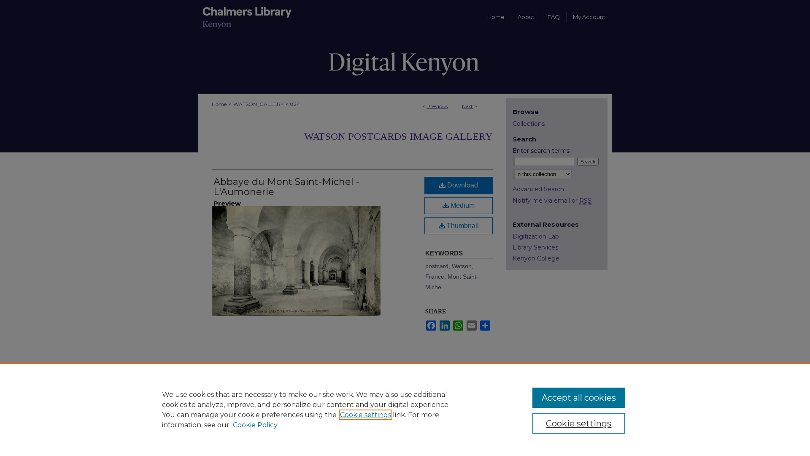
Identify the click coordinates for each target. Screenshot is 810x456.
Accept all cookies (579, 398)
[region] (405, 409)
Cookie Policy (255, 425)
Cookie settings (365, 415)
